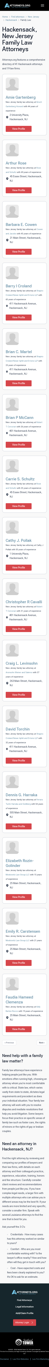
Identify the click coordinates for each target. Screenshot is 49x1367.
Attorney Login (22, 1322)
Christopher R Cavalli (24, 601)
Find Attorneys (24, 1300)
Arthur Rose (16, 163)
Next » (42, 1043)
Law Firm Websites (21, 1359)
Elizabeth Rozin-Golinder (20, 863)
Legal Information (25, 1306)
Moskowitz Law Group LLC (18, 875)
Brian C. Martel (19, 351)
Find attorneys (17, 16)
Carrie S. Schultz (20, 479)
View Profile (18, 128)
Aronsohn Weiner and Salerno (19, 672)
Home (5, 16)
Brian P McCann (19, 417)
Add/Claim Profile (24, 1313)
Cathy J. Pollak (19, 540)
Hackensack (11, 20)
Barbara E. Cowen (21, 224)
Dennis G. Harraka (21, 794)
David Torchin (18, 729)
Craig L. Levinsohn (22, 663)
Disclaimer (4, 1359)
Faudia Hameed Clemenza (19, 999)
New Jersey (33, 16)
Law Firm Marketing (40, 1359)
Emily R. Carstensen (23, 931)
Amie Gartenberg (21, 97)
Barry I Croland (19, 286)
